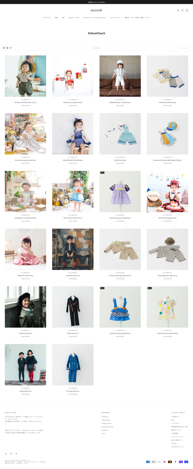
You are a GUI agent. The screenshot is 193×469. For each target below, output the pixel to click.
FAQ (172, 420)
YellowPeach (25, 99)
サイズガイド (175, 423)
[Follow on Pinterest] (16, 454)
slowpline (105, 430)
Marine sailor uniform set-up (73, 218)
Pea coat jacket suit (72, 391)
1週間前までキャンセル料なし (96, 2)
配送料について (176, 430)
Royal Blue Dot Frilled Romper (73, 160)
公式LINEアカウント (177, 447)
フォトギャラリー (115, 17)
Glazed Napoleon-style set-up (167, 275)
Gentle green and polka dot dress (25, 218)
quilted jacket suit (25, 391)
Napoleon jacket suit (73, 275)
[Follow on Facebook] (6, 454)
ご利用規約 (174, 433)
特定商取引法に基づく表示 (179, 427)
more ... (104, 433)
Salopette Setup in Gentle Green (120, 102)
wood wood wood (107, 427)
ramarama (105, 417)
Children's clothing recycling (94, 17)
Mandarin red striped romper (72, 102)
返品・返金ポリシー (177, 440)
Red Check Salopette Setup (168, 218)
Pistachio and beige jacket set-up (120, 275)
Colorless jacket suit (25, 333)
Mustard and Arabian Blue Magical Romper (167, 160)
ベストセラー (46, 17)
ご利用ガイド (175, 417)
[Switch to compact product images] (11, 48)
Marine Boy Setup (120, 160)
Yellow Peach (106, 420)
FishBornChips (106, 423)
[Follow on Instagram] (11, 454)
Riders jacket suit (73, 333)
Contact (173, 443)
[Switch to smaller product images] (7, 48)
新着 (56, 17)
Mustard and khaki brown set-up (25, 102)
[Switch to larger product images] (4, 48)
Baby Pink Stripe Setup (25, 275)
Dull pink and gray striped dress (25, 160)
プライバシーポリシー (178, 437)
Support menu (74, 17)
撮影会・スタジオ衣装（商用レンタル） (138, 17)
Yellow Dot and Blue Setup (167, 102)
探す (63, 17)
